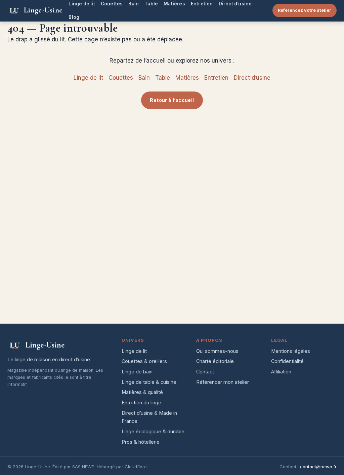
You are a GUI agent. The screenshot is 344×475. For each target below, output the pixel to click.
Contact (205, 371)
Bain (133, 3)
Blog (74, 17)
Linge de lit (82, 3)
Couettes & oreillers (144, 361)
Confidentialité (287, 361)
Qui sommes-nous (217, 351)
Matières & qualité (142, 392)
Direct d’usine (235, 3)
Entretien (202, 3)
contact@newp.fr (318, 466)
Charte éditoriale (215, 361)
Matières (174, 3)
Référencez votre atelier (304, 10)
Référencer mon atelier (222, 382)
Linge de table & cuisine (149, 382)
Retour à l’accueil (172, 100)
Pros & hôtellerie (141, 442)
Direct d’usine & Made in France (149, 417)
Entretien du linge (141, 402)
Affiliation (281, 371)
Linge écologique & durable (153, 431)
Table (151, 3)
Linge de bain (137, 371)
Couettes (112, 3)
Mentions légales (290, 351)
